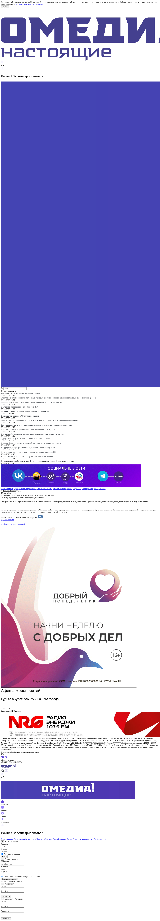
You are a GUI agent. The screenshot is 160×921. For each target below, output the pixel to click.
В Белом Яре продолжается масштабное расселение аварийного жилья (31, 443)
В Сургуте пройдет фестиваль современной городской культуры (28, 447)
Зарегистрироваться (9, 879)
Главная (4, 489)
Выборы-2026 (100, 489)
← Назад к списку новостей (13, 524)
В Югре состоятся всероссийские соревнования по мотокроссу (28, 429)
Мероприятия (87, 489)
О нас (10, 489)
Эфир (55, 489)
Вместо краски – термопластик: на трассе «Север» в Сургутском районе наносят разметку (39, 420)
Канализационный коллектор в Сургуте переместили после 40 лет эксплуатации (37, 461)
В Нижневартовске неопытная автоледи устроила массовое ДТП (28, 452)
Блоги (69, 489)
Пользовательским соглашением (29, 4)
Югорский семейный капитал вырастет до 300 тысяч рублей (27, 456)
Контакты (40, 489)
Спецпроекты (30, 489)
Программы (19, 489)
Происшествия (7, 520)
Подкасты (77, 489)
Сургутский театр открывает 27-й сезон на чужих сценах (25, 438)
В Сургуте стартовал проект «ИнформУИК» (20, 407)
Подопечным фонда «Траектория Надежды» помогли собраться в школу (32, 402)
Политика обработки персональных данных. (20, 752)
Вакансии (62, 489)
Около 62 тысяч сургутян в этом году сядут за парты (25, 411)
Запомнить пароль (12, 854)
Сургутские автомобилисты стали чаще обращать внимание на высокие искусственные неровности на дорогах (48, 398)
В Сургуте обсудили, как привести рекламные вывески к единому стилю (32, 434)
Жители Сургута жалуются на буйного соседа (20, 393)
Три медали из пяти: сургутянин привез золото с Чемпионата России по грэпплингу (37, 425)
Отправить (6, 896)
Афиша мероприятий (20, 690)
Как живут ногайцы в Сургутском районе (20, 416)
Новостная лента (8, 391)
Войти (4, 857)
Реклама (48, 489)
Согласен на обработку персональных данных (23, 876)
